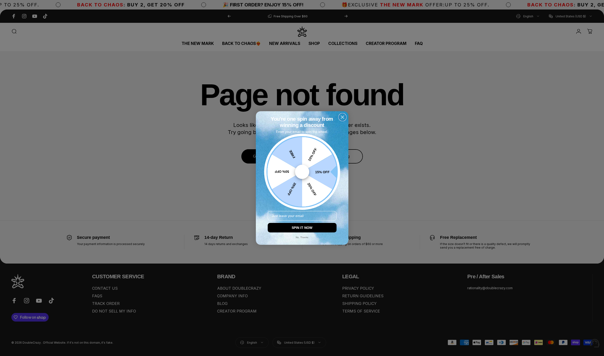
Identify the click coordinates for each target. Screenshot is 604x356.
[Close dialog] (342, 117)
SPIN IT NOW (302, 228)
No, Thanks (302, 237)
